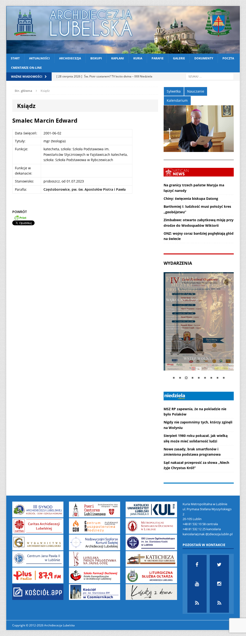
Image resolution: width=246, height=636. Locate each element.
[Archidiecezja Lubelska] (123, 30)
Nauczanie (195, 91)
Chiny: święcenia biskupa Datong (191, 198)
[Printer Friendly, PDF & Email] (20, 217)
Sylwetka (174, 91)
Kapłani (117, 58)
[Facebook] (197, 564)
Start (15, 58)
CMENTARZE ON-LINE (26, 68)
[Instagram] (219, 583)
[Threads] (219, 603)
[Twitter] (219, 564)
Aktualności (39, 58)
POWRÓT (19, 211)
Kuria (137, 58)
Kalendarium (177, 100)
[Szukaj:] (210, 76)
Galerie (179, 58)
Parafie (158, 58)
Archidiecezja (70, 58)
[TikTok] (197, 603)
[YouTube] (197, 583)
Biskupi (96, 58)
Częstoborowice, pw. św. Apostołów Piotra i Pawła (84, 189)
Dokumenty (203, 58)
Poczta (228, 58)
